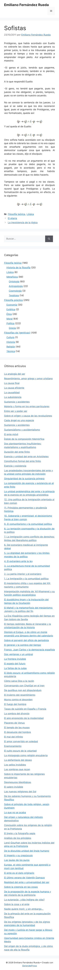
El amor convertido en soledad (21, 741)
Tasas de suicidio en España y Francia (25, 709)
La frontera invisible (15, 659)
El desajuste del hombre (17, 732)
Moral (9, 318)
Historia (10, 342)
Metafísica (12, 276)
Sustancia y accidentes (17, 401)
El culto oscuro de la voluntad (20, 750)
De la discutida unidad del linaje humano (26, 850)
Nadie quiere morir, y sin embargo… (23, 909)
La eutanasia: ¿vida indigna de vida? (24, 899)
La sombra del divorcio (16, 713)
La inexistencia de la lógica (23, 222)
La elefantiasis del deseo (18, 760)
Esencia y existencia (15, 465)
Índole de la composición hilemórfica (24, 439)
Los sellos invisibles (15, 764)
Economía (11, 304)
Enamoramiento (12, 746)
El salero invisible (13, 787)
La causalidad (12, 392)
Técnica (10, 351)
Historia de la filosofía (18, 267)
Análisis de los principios (17, 838)
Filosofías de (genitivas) (17, 332)
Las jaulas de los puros (17, 860)
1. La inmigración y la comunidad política (26, 578)
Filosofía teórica (16, 214)
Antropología (16, 286)
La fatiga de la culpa (15, 668)
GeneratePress (29, 965)
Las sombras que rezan (17, 769)
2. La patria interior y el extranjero (22, 574)
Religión (10, 346)
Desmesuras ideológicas (17, 782)
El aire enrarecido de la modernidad (24, 718)
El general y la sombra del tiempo (22, 645)
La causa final (11, 383)
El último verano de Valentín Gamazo (24, 877)
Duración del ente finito (17, 452)
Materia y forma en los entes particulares (26, 406)
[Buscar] (49, 239)
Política (10, 323)
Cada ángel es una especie (19, 420)
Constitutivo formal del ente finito (22, 461)
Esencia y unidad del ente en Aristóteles (26, 456)
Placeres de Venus (14, 722)
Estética (10, 309)
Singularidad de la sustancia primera (24, 478)
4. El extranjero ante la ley (18, 561)
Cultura (10, 337)
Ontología (14, 281)
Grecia (12, 328)
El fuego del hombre (15, 704)
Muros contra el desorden (18, 699)
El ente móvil (11, 434)
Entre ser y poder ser (15, 411)
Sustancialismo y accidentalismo (22, 429)
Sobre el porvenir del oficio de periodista (26, 640)
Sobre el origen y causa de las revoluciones (28, 415)
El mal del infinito (13, 736)
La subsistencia (12, 397)
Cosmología (15, 290)
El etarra (12, 218)
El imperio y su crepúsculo (18, 855)
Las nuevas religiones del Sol (20, 791)
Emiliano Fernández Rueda (26, 5)
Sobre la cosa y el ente (16, 904)
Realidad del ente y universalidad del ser (26, 882)
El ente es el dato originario (19, 873)
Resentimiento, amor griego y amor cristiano (28, 378)
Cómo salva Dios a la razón (19, 681)
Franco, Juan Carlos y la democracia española (29, 649)
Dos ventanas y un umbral (18, 654)
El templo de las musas (17, 727)
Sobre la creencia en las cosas (21, 887)
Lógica (30, 214)
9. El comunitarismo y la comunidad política (28, 524)
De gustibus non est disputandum (22, 690)
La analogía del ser (14, 374)
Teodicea (14, 295)
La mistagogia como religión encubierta (26, 755)
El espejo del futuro (14, 663)
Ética (9, 314)
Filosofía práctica (13, 300)
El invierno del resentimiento (19, 695)
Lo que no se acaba (15, 812)
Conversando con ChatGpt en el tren (24, 685)
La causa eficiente (14, 387)
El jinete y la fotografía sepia (19, 833)
